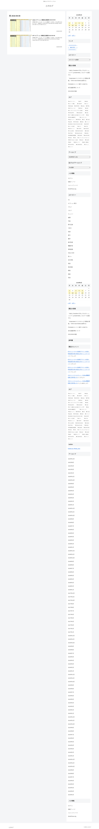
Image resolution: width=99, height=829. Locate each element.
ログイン (70, 178)
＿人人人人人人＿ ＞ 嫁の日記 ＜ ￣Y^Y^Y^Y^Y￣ (73, 47)
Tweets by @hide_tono (74, 448)
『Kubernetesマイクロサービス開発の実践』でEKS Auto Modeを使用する (79, 79)
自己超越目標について (74, 87)
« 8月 (69, 35)
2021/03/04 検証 (72, 91)
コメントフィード (73, 185)
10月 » (73, 35)
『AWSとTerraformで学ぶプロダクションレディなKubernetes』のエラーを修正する (79, 73)
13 (82, 25)
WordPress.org (72, 189)
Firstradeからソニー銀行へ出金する (77, 84)
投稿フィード (71, 181)
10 (72, 25)
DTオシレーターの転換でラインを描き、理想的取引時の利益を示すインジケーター (79, 354)
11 (76, 25)
